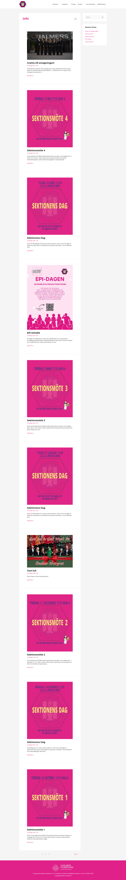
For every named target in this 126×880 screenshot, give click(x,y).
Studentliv (64, 4)
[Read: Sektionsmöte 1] (50, 798)
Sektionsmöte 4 (36, 150)
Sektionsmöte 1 (36, 829)
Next (76, 854)
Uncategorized (31, 65)
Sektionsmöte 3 (36, 420)
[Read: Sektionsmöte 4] (50, 118)
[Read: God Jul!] (50, 551)
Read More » (30, 75)
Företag (73, 4)
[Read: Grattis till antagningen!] (50, 45)
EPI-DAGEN (33, 333)
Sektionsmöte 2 (36, 654)
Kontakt (80, 4)
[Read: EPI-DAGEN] (50, 297)
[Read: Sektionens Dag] (50, 206)
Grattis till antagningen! (40, 63)
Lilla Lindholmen (90, 4)
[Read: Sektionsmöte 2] (50, 623)
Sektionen (55, 4)
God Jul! (31, 570)
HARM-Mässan (101, 4)
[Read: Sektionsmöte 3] (50, 388)
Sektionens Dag (36, 238)
